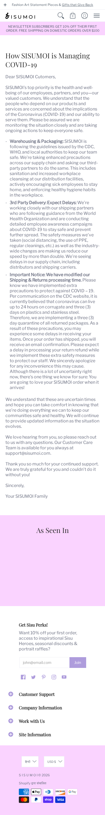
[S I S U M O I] (20, 16)
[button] (5, 4)
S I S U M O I (28, 775)
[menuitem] (61, 16)
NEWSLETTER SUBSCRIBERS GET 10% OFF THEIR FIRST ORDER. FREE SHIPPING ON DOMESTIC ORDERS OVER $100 (52, 28)
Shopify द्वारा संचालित (32, 783)
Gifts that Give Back (77, 5)
